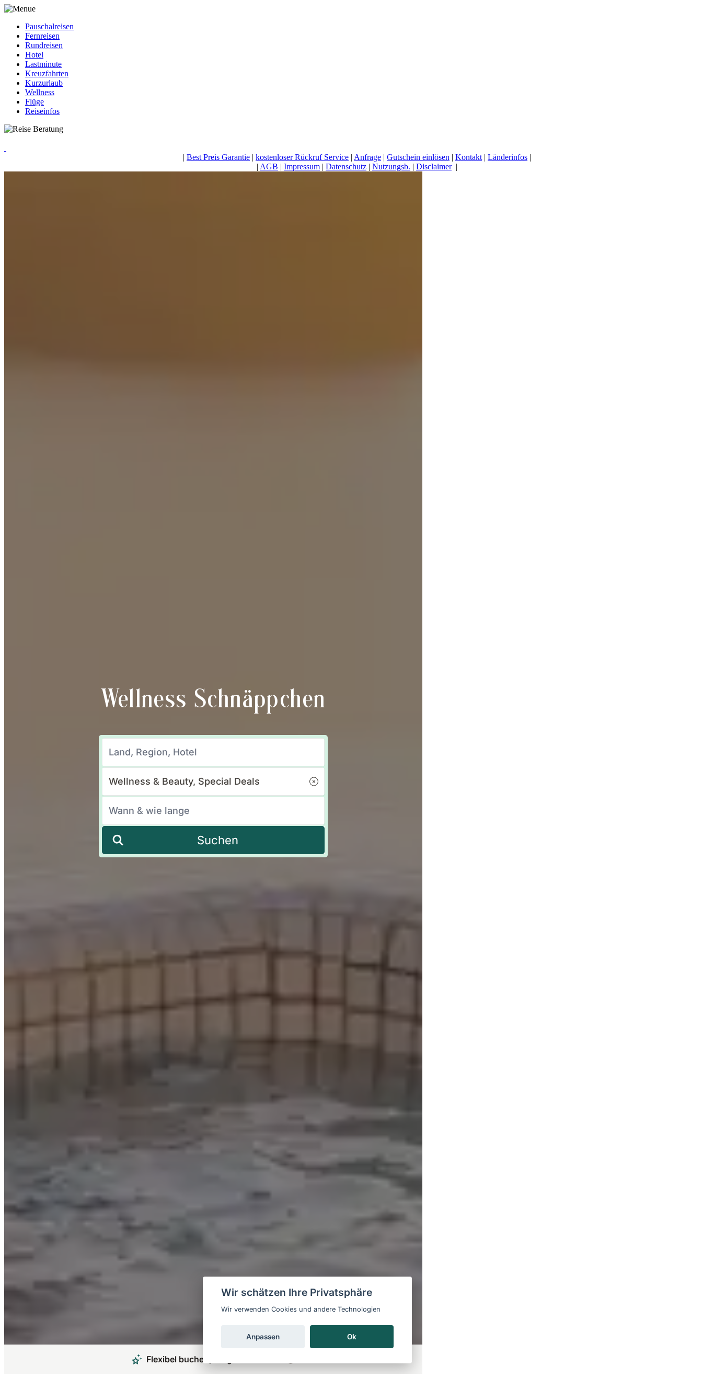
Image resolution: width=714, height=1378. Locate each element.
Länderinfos (507, 157)
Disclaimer (434, 166)
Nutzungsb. (391, 166)
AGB (269, 166)
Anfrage (367, 157)
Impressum (302, 166)
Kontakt (468, 157)
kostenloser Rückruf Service (302, 157)
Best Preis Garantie (218, 157)
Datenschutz (346, 166)
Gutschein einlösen (418, 157)
